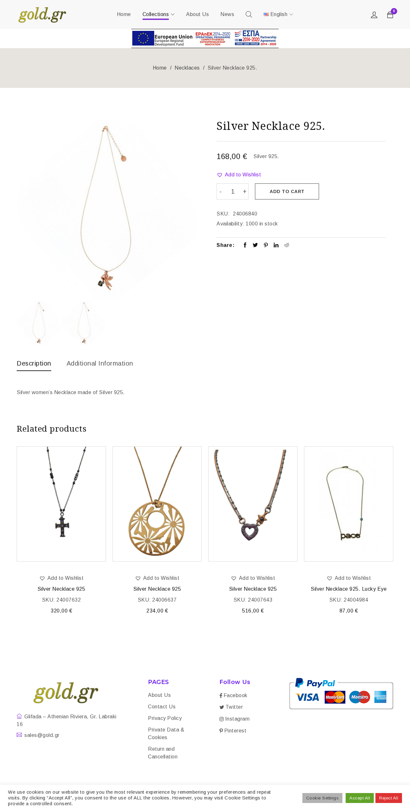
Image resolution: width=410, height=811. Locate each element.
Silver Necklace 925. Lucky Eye (349, 589)
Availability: (230, 223)
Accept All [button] (359, 798)
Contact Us (162, 706)
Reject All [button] (388, 798)
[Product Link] (61, 504)
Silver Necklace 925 (61, 589)
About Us (159, 695)
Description (34, 363)
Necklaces (187, 68)
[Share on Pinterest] (266, 245)
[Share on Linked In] (276, 245)
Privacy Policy (165, 718)
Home (160, 68)
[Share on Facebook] (245, 245)
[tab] (34, 365)
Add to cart (287, 191)
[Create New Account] (375, 16)
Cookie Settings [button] (322, 798)
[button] (239, 175)
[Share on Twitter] (255, 245)
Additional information (100, 363)
